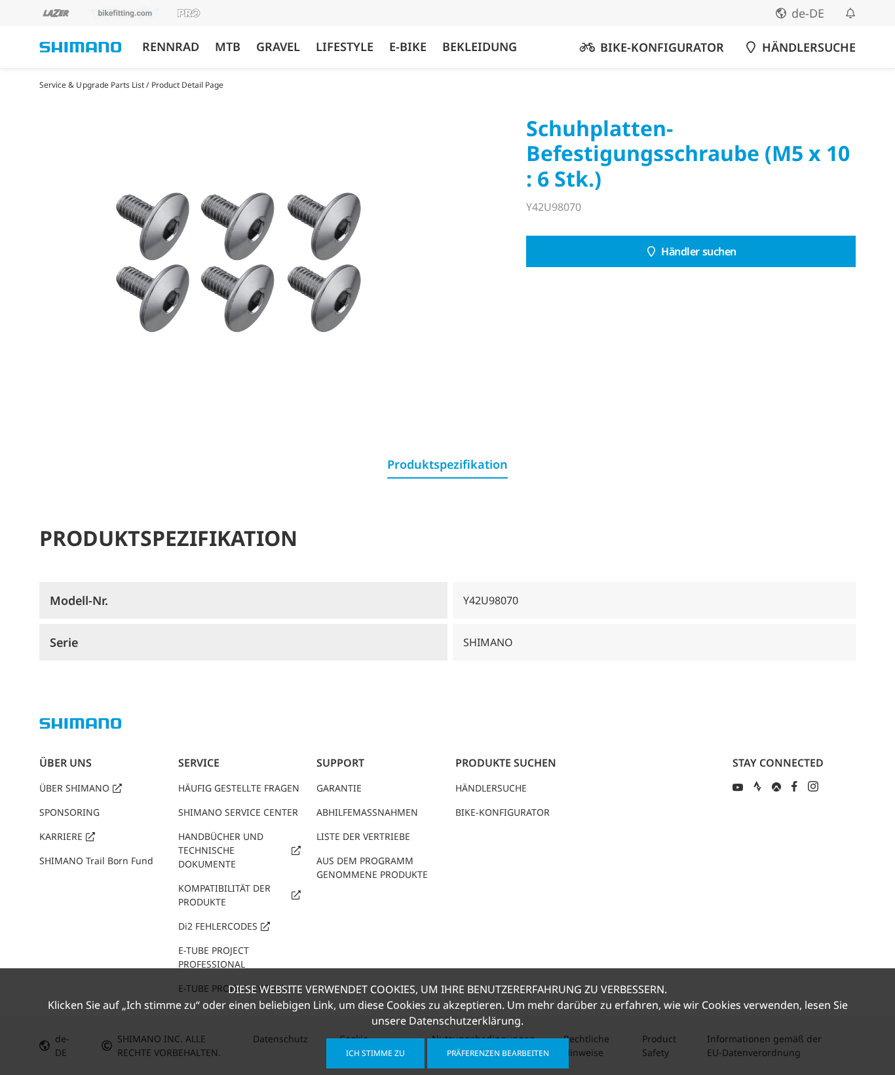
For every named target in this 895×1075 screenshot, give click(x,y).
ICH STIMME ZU (375, 1053)
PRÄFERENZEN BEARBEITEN (498, 1053)
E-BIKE (408, 46)
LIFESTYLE (344, 46)
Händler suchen (698, 251)
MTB (227, 46)
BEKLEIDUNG (479, 46)
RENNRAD (170, 46)
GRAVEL (278, 46)
